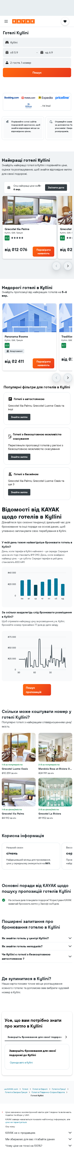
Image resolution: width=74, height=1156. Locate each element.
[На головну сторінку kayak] (23, 21)
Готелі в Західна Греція (16, 1092)
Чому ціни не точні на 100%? (23, 1145)
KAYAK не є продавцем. (20, 1132)
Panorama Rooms (16, 336)
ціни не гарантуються (16, 1122)
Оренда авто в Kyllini (21, 1062)
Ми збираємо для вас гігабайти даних (30, 1139)
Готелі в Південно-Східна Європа (48, 1092)
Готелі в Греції (59, 1089)
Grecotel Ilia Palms (17, 229)
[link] (19, 417)
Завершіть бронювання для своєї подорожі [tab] (35, 1037)
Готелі (25, 1089)
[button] (6, 21)
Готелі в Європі (40, 1089)
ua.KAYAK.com (11, 1089)
